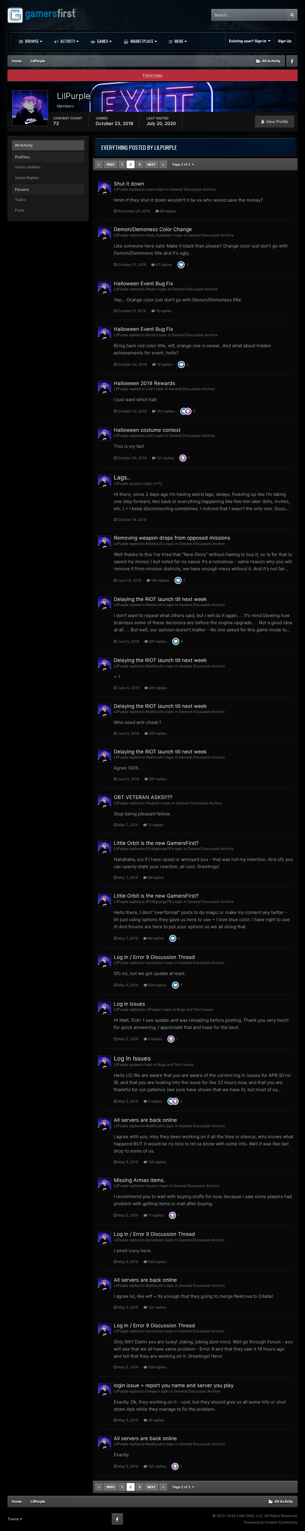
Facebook (292, 61)
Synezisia (154, 962)
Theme (13, 1519)
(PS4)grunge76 (158, 848)
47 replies (163, 264)
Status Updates (28, 167)
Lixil (149, 389)
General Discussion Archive (193, 189)
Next (151, 164)
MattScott (154, 543)
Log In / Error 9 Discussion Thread (154, 957)
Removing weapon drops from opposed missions (172, 538)
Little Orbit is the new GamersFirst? (156, 843)
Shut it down (129, 184)
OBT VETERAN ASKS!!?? (143, 797)
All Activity (24, 145)
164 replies (159, 580)
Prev (110, 164)
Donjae (152, 1391)
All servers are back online (145, 1120)
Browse (31, 41)
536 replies (156, 985)
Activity (67, 41)
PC (160, 483)
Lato (149, 189)
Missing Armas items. (139, 1180)
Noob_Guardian (158, 235)
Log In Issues (129, 1004)
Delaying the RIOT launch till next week (160, 599)
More (179, 41)
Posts (19, 210)
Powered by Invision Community (271, 1522)
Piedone (152, 803)
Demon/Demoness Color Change (153, 229)
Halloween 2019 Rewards (144, 383)
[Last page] (163, 164)
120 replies (156, 1162)
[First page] (99, 164)
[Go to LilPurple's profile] (104, 187)
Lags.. (122, 477)
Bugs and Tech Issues (195, 1009)
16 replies (163, 311)
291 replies (157, 641)
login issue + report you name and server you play (174, 1385)
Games (102, 41)
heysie (151, 1185)
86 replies (155, 877)
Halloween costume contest (147, 430)
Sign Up (285, 41)
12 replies (155, 825)
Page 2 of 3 (182, 164)
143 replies (165, 411)
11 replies (155, 1215)
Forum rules (152, 75)
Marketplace (141, 41)
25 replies (155, 1420)
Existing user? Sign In (248, 41)
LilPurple (121, 189)
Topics (20, 199)
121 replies (164, 458)
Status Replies (27, 177)
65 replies (167, 211)
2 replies (154, 1039)
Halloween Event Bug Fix (143, 283)
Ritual (150, 289)
